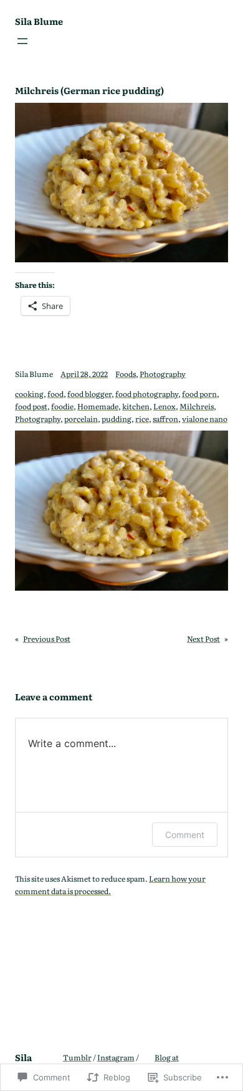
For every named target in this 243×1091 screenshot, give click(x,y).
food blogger (89, 393)
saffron (165, 418)
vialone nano (204, 418)
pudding (116, 418)
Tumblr (77, 1057)
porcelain (81, 418)
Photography (163, 373)
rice (142, 418)
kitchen (136, 406)
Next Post (203, 638)
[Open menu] (22, 41)
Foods (125, 373)
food (55, 393)
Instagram (116, 1057)
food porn (199, 393)
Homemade (97, 406)
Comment (184, 834)
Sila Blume (39, 20)
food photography (146, 393)
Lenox (164, 406)
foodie (62, 406)
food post (31, 406)
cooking (29, 393)
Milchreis (196, 406)
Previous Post (46, 638)
